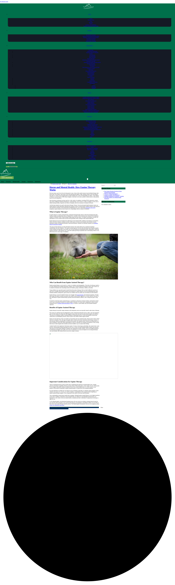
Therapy (24, 181)
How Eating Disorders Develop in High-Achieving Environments (113, 192)
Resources (30, 181)
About (2, 181)
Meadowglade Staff (56, 183)
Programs (8, 181)
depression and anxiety (90, 207)
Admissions (38, 181)
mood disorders (80, 294)
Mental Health (16, 181)
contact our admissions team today (57, 405)
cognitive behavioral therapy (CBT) (65, 303)
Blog (69, 183)
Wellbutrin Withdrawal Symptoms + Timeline (114, 196)
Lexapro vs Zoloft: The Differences (112, 195)
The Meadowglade (4, 1)
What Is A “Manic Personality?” (111, 193)
